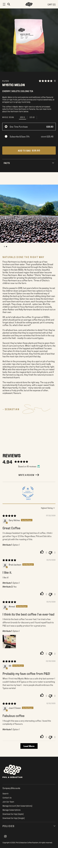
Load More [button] (29, 746)
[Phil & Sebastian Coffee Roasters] (29, 4)
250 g (22, 117)
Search (5, 793)
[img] (9, 515)
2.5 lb (32, 117)
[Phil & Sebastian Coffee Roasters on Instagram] (5, 836)
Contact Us (7, 797)
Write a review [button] (26, 474)
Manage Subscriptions (11, 810)
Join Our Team (8, 801)
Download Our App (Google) (14, 818)
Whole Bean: (8, 117)
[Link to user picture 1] (9, 641)
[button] (4, 246)
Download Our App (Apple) (13, 814)
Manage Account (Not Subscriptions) (17, 805)
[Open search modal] (8, 4)
